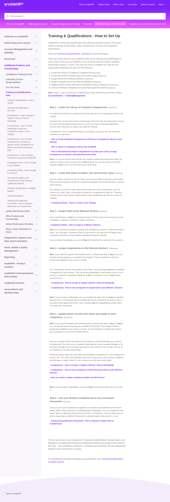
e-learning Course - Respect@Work (15, 80)
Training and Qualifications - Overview (73, 54)
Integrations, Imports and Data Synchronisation (148, 24)
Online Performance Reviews (19, 224)
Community (132, 4)
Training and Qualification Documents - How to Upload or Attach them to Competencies (19, 203)
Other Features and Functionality (15, 217)
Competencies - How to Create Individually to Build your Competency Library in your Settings (19, 130)
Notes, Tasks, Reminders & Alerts (18, 230)
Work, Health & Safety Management (16, 249)
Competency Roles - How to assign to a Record (21, 171)
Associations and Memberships (13, 291)
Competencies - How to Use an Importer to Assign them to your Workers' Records (86, 288)
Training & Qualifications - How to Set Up (20, 101)
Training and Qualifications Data (18, 93)
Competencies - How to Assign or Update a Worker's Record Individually (82, 283)
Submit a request (148, 4)
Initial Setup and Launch (38, 24)
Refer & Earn (118, 4)
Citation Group (104, 4)
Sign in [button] (161, 4)
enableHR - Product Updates (14, 265)
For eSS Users (13, 87)
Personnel (88, 24)
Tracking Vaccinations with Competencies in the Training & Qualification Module (20, 180)
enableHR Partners (14, 283)
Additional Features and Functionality (110, 24)
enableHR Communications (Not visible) (18, 275)
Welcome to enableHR (15, 24)
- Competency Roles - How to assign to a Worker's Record (75, 225)
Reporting (9, 257)
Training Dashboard (15, 196)
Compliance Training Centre (19, 74)
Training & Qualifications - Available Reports (21, 189)
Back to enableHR (86, 4)
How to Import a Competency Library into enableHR (73, 147)
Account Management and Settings (65, 24)
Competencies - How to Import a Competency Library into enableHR (21, 156)
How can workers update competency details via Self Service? (78, 377)
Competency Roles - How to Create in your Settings (73, 203)
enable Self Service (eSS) (17, 211)
